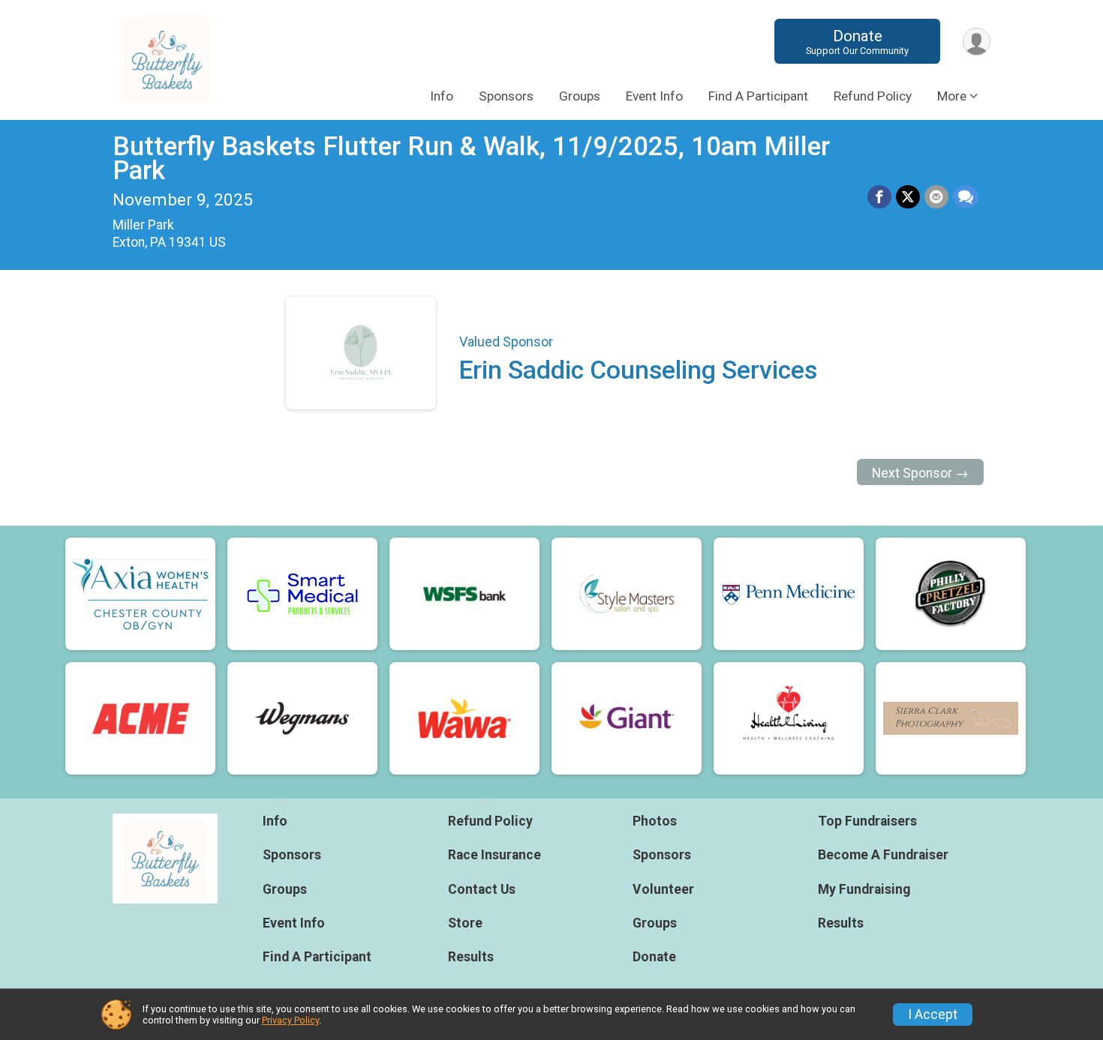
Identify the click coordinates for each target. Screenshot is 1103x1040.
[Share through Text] (965, 197)
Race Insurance (494, 854)
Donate (857, 41)
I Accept (932, 1014)
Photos (655, 821)
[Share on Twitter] (908, 197)
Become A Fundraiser (883, 854)
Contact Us (481, 889)
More (951, 95)
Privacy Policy (290, 1020)
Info (441, 95)
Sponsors (506, 95)
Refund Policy (873, 95)
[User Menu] (976, 41)
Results (471, 956)
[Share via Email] (936, 197)
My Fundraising (864, 889)
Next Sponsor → (920, 473)
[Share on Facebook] (879, 197)
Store (465, 923)
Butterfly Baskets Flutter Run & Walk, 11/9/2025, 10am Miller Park (471, 158)
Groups (579, 95)
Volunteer (663, 889)
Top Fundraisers (867, 821)
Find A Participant (758, 95)
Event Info (654, 95)
